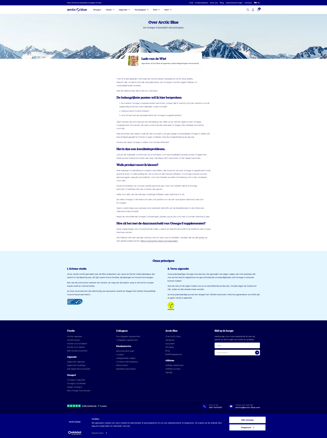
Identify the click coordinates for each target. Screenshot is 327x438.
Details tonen (98, 433)
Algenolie (123, 10)
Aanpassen (246, 427)
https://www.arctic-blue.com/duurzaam (159, 241)
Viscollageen (140, 10)
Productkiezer (201, 3)
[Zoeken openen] (248, 10)
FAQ (191, 3)
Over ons (214, 3)
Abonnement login (234, 3)
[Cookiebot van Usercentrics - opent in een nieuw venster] (75, 433)
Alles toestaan (247, 420)
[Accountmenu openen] (253, 9)
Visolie (109, 10)
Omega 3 (97, 10)
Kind (155, 10)
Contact (248, 3)
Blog (222, 3)
